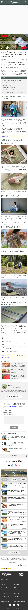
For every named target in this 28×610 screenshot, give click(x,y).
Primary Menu (2, 2)
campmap (21, 573)
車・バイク (3, 589)
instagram (16, 466)
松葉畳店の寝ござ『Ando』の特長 (8, 82)
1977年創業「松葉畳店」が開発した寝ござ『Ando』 (11, 80)
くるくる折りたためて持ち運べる (9, 89)
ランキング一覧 (13, 552)
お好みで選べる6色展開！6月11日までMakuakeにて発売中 (13, 92)
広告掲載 (15, 599)
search (25, 2)
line (19, 465)
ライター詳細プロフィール (15, 396)
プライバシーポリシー (5, 596)
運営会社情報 (16, 593)
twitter (8, 456)
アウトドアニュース (5, 582)
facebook (12, 466)
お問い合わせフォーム (14, 406)
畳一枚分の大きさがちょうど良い (9, 87)
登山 (15, 587)
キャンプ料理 (16, 584)
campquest (7, 574)
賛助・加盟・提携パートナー (19, 601)
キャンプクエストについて (6, 593)
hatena (20, 456)
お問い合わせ (16, 596)
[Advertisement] (14, 19)
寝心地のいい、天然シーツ (8, 85)
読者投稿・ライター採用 (5, 601)
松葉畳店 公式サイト (6, 136)
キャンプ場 (16, 582)
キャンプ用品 (3, 584)
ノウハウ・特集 (4, 587)
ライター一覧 (3, 599)
